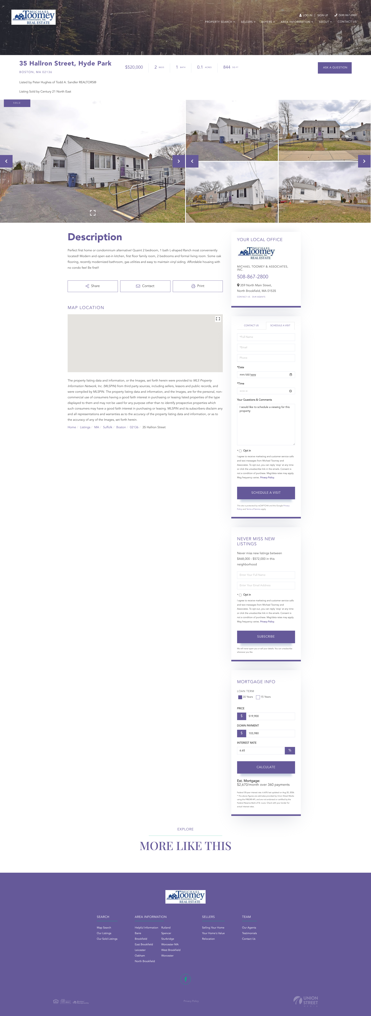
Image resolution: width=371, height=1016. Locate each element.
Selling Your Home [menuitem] (213, 928)
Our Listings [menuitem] (104, 933)
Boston (121, 427)
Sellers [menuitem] (247, 22)
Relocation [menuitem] (208, 939)
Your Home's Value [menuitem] (213, 933)
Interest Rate (247, 743)
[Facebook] (185, 979)
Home (72, 427)
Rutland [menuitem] (166, 928)
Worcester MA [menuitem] (170, 944)
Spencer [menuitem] (166, 933)
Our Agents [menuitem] (249, 928)
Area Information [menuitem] (295, 22)
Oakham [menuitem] (140, 956)
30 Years (248, 697)
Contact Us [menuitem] (347, 22)
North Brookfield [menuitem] (145, 961)
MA (96, 427)
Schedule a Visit (280, 326)
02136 (134, 427)
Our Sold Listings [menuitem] (107, 939)
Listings (85, 427)
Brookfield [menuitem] (141, 939)
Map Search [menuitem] (104, 928)
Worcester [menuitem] (167, 956)
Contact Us (243, 297)
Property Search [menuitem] (218, 22)
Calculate (266, 767)
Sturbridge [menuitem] (167, 939)
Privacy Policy (267, 478)
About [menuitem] (324, 22)
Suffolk (107, 427)
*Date (240, 367)
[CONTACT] (335, 68)
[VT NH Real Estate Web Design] (306, 1001)
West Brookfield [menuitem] (170, 950)
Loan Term (245, 691)
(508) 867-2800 (347, 15)
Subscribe (266, 636)
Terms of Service (253, 509)
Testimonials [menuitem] (249, 933)
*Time (240, 383)
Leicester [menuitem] (140, 950)
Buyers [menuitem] (266, 22)
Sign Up (322, 15)
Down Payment (248, 726)
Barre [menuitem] (138, 933)
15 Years (266, 697)
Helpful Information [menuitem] (146, 928)
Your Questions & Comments (254, 400)
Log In (307, 15)
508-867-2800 (252, 277)
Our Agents (258, 297)
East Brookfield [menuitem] (144, 944)
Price (240, 708)
